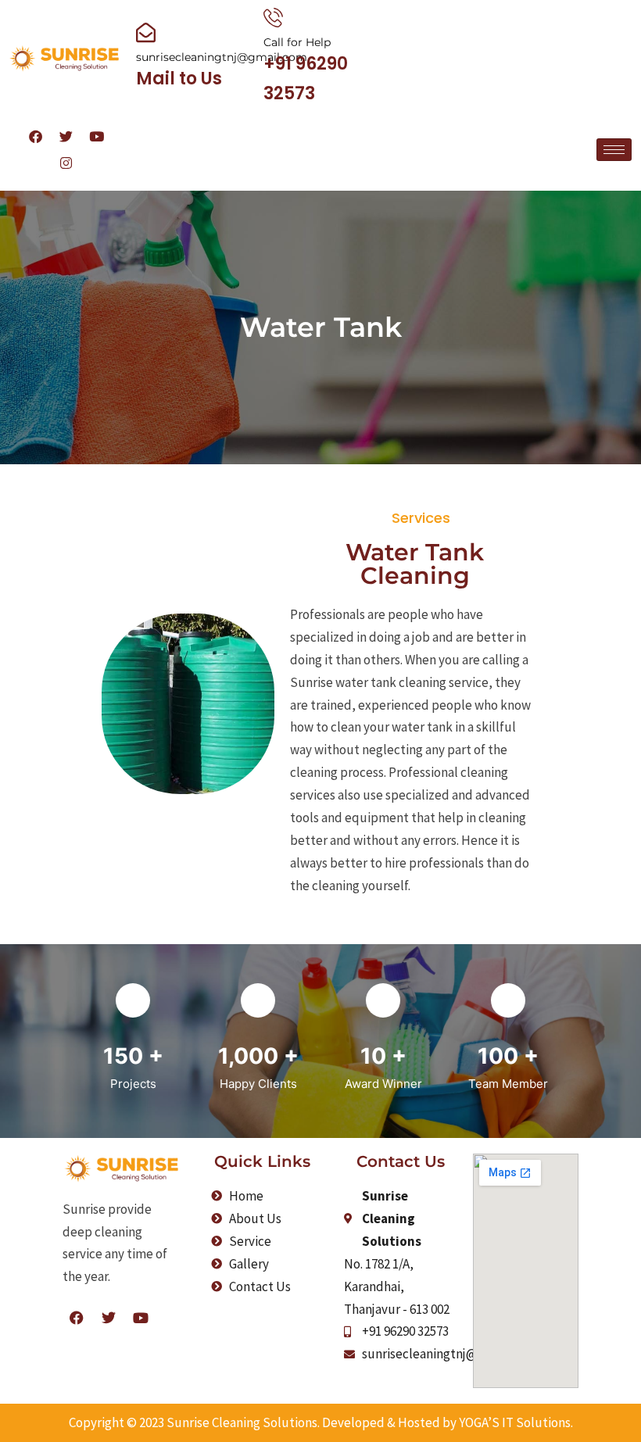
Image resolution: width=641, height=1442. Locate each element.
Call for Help (297, 42)
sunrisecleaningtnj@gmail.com (221, 57)
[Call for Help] (273, 17)
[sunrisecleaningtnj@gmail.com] (146, 32)
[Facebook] (542, 143)
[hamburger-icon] (614, 149)
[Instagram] (573, 169)
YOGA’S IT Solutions (515, 1422)
